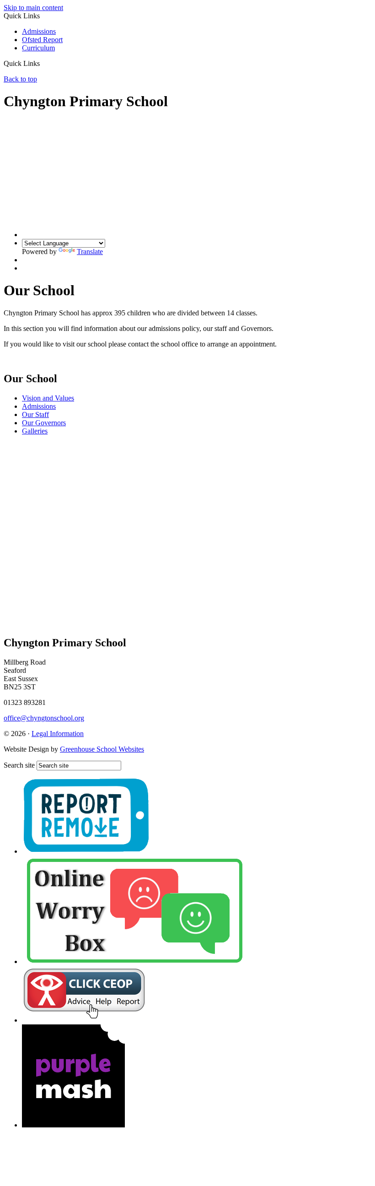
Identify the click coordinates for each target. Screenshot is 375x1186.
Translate (90, 251)
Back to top (20, 79)
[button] (43, 63)
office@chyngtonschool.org (44, 718)
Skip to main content (33, 7)
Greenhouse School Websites (102, 749)
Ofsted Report (42, 39)
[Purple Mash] (73, 1125)
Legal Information (58, 733)
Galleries (35, 431)
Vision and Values (48, 398)
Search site (19, 765)
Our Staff (35, 414)
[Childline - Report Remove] (86, 851)
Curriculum (38, 48)
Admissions (39, 31)
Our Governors (44, 423)
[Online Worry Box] (134, 961)
